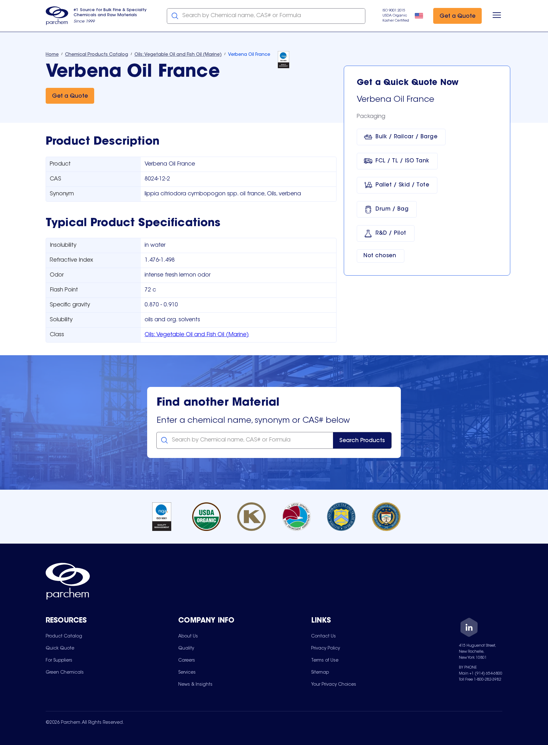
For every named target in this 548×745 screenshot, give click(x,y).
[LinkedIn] (469, 628)
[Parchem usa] (57, 15)
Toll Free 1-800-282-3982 (480, 680)
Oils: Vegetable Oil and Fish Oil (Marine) (197, 335)
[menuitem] (64, 636)
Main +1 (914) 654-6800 (480, 674)
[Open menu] (496, 16)
